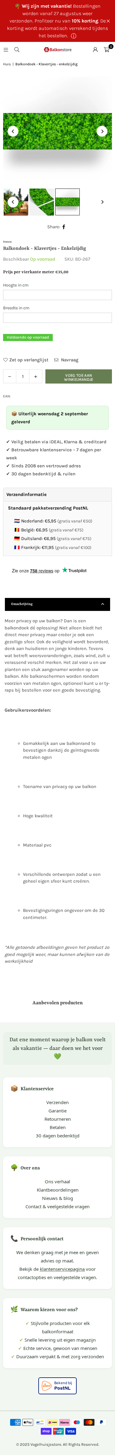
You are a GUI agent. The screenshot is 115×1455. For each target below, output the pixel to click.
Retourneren (57, 1119)
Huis (7, 64)
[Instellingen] (95, 49)
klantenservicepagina (62, 1269)
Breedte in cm (16, 308)
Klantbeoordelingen (58, 1190)
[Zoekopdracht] (16, 49)
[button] (106, 49)
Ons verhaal (57, 1181)
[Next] (102, 131)
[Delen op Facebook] (64, 226)
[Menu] (5, 49)
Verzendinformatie (26, 494)
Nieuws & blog (57, 1198)
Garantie (57, 1111)
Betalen (58, 1127)
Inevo (7, 242)
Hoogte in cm (16, 285)
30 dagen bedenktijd (57, 1135)
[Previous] (13, 131)
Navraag (69, 360)
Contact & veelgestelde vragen (57, 1206)
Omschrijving (22, 604)
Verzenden (57, 1102)
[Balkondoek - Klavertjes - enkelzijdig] (41, 202)
